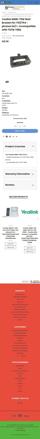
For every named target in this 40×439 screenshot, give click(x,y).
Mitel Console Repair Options (20, 312)
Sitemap (20, 320)
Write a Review (7, 38)
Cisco (20, 386)
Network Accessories (20, 348)
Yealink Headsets (20, 378)
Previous (2, 218)
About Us (20, 302)
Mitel (20, 376)
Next (38, 218)
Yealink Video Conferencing (20, 371)
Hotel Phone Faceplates (20, 314)
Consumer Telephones (20, 335)
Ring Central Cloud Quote (20, 304)
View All (20, 391)
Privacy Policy (20, 294)
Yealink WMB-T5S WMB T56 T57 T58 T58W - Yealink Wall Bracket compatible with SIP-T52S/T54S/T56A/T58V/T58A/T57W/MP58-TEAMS (29, 235)
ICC (20, 388)
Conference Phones (20, 333)
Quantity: (20, 122)
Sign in (16, 317)
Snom (20, 381)
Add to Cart (10, 247)
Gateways (20, 338)
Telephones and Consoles (20, 351)
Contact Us (20, 299)
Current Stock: (20, 118)
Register (23, 317)
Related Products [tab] (18, 196)
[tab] (20, 146)
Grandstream (20, 366)
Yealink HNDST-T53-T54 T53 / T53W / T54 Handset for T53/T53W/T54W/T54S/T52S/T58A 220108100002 (10, 233)
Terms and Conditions (20, 297)
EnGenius (20, 383)
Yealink (20, 368)
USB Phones (20, 353)
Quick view (10, 244)
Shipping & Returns (20, 309)
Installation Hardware (20, 346)
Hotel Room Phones (20, 343)
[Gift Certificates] (32, 2)
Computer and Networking (20, 330)
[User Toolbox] (29, 2)
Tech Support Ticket (20, 307)
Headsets (20, 340)
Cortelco (20, 373)
